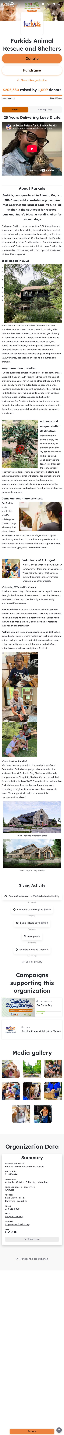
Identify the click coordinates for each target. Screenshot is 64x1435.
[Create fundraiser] (43, 4)
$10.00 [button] (47, 909)
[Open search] (48, 4)
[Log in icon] (53, 4)
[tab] (15, 109)
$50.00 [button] (36, 896)
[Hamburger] (59, 4)
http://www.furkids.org (17, 1224)
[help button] (59, 1430)
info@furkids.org (14, 1216)
